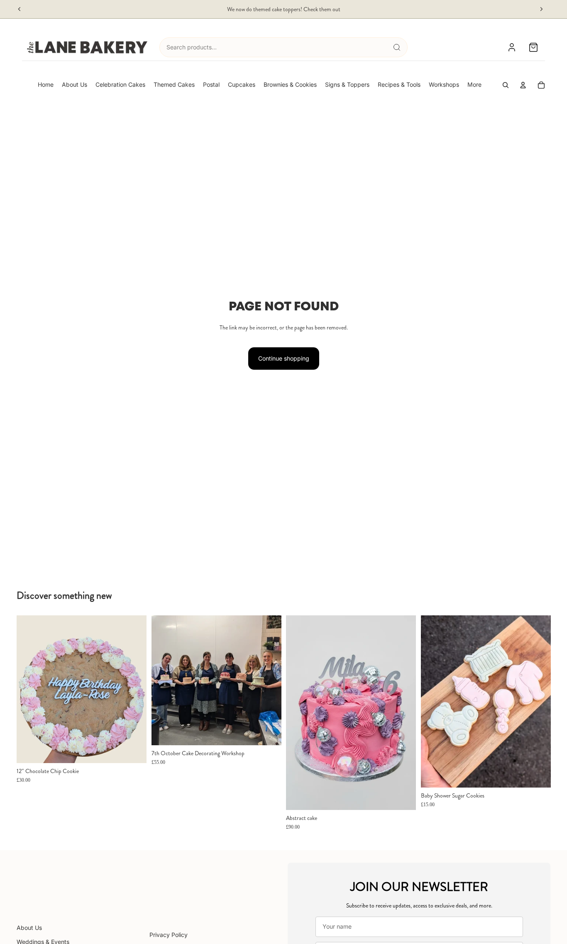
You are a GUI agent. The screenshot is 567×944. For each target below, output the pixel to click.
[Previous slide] (19, 9)
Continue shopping (283, 358)
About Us (29, 927)
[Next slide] (541, 9)
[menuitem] (474, 85)
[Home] (87, 47)
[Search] (396, 47)
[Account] (511, 47)
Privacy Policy (168, 934)
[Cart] (533, 47)
